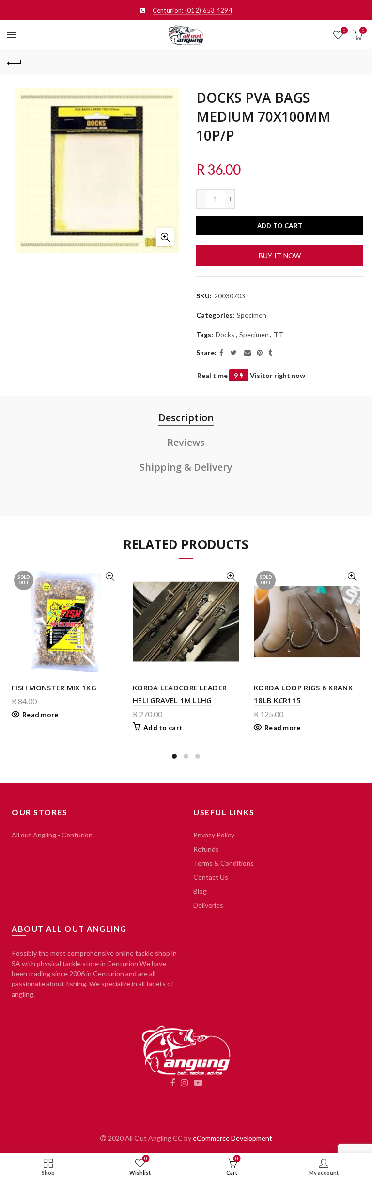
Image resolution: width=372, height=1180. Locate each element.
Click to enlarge (165, 237)
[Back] (14, 61)
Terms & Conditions (223, 863)
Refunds (206, 849)
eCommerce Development (232, 1138)
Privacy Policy (213, 835)
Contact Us (210, 877)
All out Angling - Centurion (52, 835)
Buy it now (280, 255)
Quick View (109, 576)
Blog (200, 891)
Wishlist (344, 30)
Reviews (186, 442)
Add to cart (279, 225)
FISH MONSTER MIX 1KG (54, 687)
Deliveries (208, 905)
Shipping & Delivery (186, 467)
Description (186, 417)
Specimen (251, 315)
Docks (225, 334)
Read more (40, 714)
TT (278, 334)
